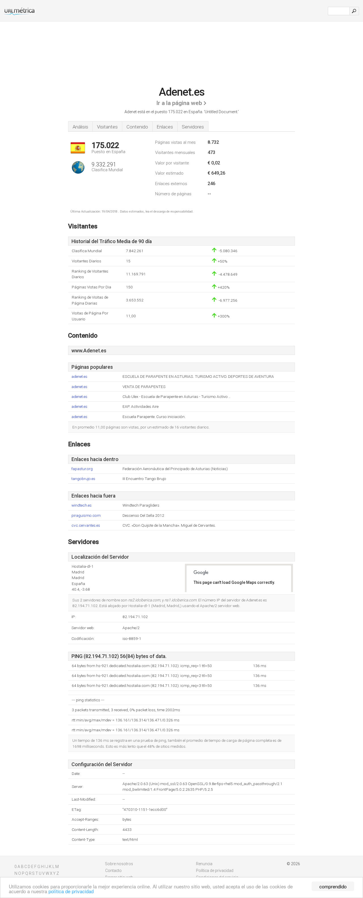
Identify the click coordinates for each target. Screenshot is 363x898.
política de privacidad (71, 891)
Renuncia (204, 863)
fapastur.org (82, 469)
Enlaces (165, 127)
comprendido (333, 886)
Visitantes (107, 127)
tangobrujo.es (83, 479)
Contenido (137, 127)
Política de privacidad (214, 870)
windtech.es (81, 505)
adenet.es (79, 376)
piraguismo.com (86, 515)
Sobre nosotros (119, 863)
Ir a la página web (179, 103)
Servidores (193, 127)
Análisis (80, 127)
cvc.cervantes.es (85, 525)
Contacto (113, 870)
